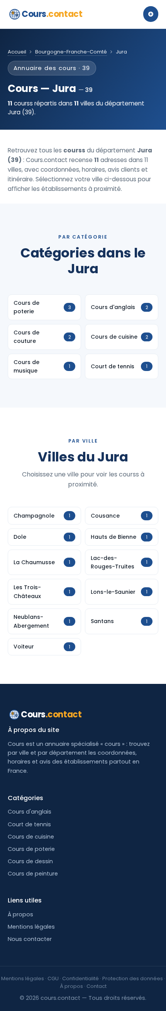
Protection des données (132, 978)
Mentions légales (31, 927)
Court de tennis (29, 824)
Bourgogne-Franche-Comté (71, 51)
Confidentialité (80, 978)
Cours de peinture (33, 873)
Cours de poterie (31, 849)
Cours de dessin (30, 861)
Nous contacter (30, 939)
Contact (96, 986)
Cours (52, 14)
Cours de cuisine (31, 837)
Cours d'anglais (29, 811)
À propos (20, 914)
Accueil (17, 51)
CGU (53, 978)
